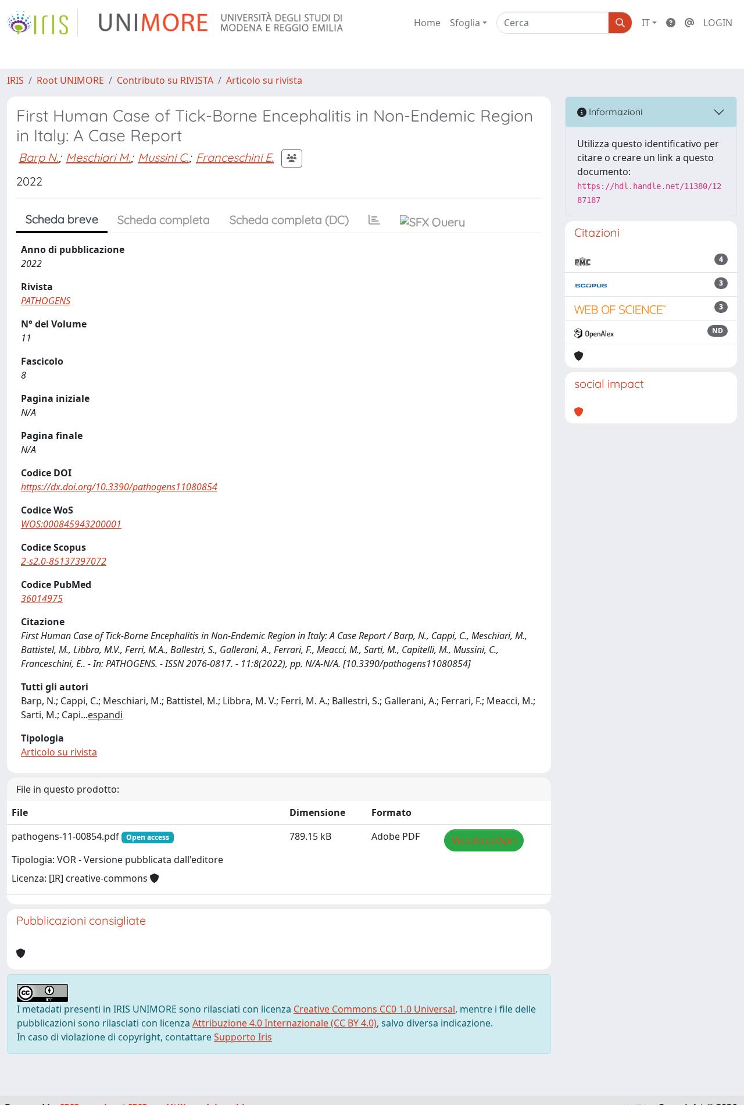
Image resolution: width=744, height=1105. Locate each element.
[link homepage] (42, 23)
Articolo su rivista (264, 80)
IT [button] (646, 22)
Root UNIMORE (70, 80)
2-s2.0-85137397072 (63, 561)
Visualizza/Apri (484, 840)
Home (427, 22)
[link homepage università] (221, 23)
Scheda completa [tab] (163, 219)
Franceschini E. (235, 157)
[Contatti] (689, 22)
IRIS (15, 80)
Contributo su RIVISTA (165, 80)
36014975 (42, 598)
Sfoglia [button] (465, 22)
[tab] (374, 220)
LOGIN (717, 22)
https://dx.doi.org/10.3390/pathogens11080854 (119, 486)
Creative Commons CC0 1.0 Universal (374, 1009)
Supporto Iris (243, 1037)
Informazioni (614, 111)
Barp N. (39, 157)
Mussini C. (163, 157)
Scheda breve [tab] (62, 219)
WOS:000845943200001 (71, 524)
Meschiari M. (98, 157)
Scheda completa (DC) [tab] (289, 219)
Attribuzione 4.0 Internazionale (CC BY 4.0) (284, 1023)
